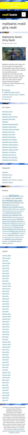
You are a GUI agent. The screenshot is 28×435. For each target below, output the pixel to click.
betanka (18, 431)
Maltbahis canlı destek (10, 207)
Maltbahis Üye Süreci (8, 134)
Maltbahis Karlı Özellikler (9, 139)
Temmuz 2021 (6, 375)
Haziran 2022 (6, 347)
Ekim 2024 (5, 278)
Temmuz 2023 (6, 316)
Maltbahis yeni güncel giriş (13, 239)
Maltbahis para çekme (13, 229)
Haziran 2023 (6, 319)
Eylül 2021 (5, 370)
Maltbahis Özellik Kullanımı (10, 144)
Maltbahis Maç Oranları (9, 155)
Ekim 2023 (5, 309)
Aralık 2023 (5, 304)
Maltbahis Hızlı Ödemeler (9, 160)
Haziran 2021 (6, 377)
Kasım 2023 (5, 306)
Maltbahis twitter (13, 235)
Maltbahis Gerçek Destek (9, 147)
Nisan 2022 (5, 352)
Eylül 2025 (5, 260)
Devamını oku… (10, 85)
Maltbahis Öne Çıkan (8, 132)
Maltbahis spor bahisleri (6, 233)
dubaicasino (11, 431)
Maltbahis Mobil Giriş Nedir (12, 38)
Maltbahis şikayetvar (7, 243)
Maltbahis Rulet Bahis (8, 119)
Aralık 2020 (5, 392)
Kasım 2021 (5, 365)
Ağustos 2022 (6, 342)
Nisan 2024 (5, 293)
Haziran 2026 (6, 258)
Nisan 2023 (5, 324)
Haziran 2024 (6, 288)
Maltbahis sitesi (13, 231)
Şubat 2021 (5, 387)
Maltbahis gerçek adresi (13, 213)
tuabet (15, 429)
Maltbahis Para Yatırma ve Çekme (12, 180)
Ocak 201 (5, 400)
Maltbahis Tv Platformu (9, 152)
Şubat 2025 (5, 268)
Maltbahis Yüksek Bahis (9, 127)
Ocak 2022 (5, 359)
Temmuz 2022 (6, 344)
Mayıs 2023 (5, 321)
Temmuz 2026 (6, 255)
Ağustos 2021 (6, 372)
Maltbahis (7, 90)
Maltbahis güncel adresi (9, 219)
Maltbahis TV (16, 233)
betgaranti (12, 432)
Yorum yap (7, 99)
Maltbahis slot (22, 231)
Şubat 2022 (5, 357)
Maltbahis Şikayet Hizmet (10, 117)
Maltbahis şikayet (16, 241)
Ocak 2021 (5, 390)
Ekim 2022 (5, 337)
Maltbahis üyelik (6, 241)
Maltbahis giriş (7, 215)
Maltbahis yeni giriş (11, 237)
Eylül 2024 (5, 281)
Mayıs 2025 (5, 265)
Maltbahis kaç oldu (16, 223)
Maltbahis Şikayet (7, 182)
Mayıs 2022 (5, 349)
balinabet (5, 431)
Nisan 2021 (5, 382)
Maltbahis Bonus (7, 175)
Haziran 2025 (6, 263)
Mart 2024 (5, 296)
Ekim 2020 (5, 398)
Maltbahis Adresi (7, 111)
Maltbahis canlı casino (12, 205)
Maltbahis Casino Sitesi (14, 211)
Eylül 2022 (5, 339)
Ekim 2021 (5, 367)
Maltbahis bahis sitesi (14, 200)
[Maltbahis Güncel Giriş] (9, 14)
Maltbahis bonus (8, 203)
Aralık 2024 (5, 273)
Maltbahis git (21, 217)
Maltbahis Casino (16, 209)
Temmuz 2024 (6, 286)
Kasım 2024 (5, 276)
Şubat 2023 (5, 326)
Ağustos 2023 (6, 314)
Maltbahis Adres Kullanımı (10, 142)
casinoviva (20, 429)
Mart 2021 (5, 385)
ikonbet (17, 432)
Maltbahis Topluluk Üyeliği (10, 150)
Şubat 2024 (5, 298)
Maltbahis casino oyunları (11, 92)
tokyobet (23, 431)
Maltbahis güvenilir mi (18, 221)
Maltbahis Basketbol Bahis (10, 124)
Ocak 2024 (5, 301)
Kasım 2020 (5, 395)
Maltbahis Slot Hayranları (9, 157)
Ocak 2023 (5, 329)
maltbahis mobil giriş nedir (10, 94)
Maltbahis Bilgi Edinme (9, 137)
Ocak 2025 (5, 271)
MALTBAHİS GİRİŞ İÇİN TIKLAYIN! (14, 5)
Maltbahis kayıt (6, 223)
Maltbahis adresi (10, 198)
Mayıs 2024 (5, 291)
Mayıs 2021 (5, 380)
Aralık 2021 (5, 362)
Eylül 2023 (5, 311)
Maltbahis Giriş (6, 114)
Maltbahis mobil (8, 225)
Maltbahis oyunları (9, 227)
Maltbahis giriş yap (12, 217)
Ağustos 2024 (6, 283)
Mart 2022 (5, 354)
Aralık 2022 (5, 332)
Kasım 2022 (5, 334)
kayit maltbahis (5, 196)
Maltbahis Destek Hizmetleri (10, 129)
